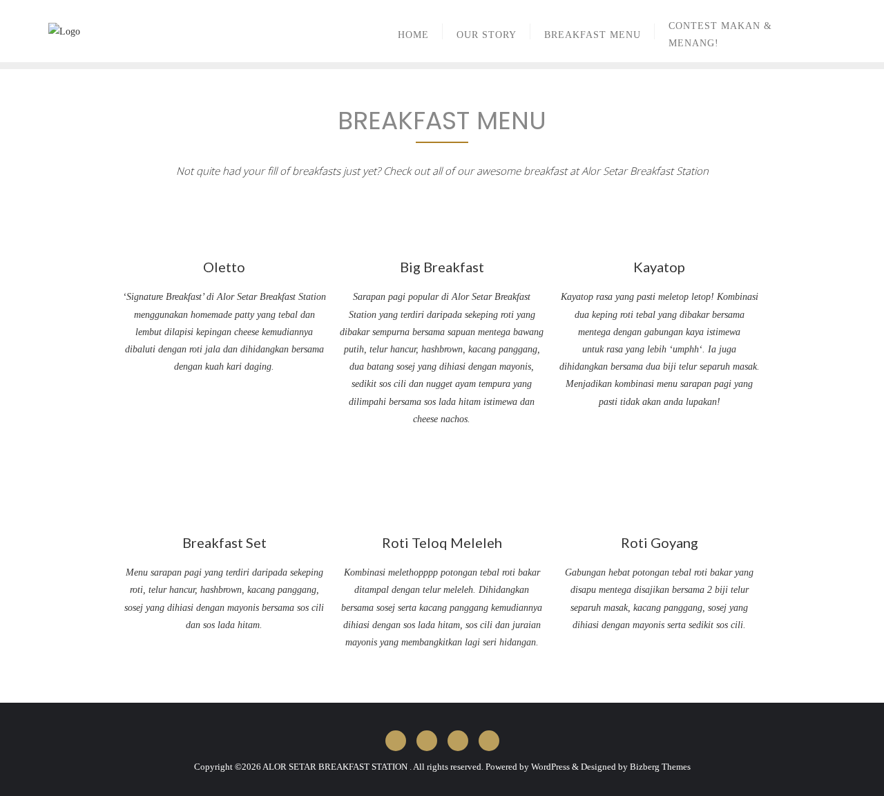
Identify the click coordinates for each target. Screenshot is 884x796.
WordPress (550, 766)
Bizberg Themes (660, 766)
